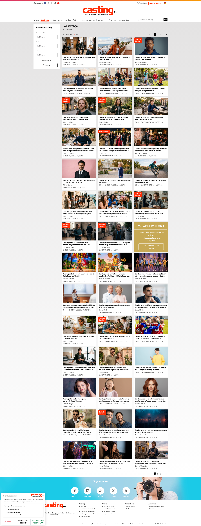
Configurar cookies (23, 522)
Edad (37, 51)
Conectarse (143, 3)
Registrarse (155, 3)
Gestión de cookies (145, 524)
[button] (166, 3)
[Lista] (77, 34)
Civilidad (39, 42)
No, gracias (8, 522)
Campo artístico (41, 33)
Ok (165, 19)
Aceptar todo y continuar (38, 522)
